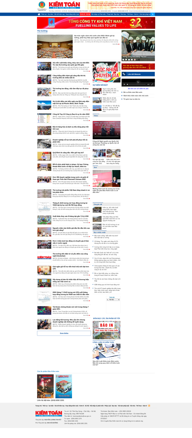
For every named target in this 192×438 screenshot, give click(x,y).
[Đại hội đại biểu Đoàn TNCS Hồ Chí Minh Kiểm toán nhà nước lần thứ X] (138, 45)
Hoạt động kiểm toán (72, 14)
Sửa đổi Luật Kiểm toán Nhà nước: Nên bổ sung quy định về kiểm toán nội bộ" (106, 363)
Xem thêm (64, 333)
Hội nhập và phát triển (97, 406)
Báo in (106, 328)
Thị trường (42, 31)
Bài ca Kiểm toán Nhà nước (132, 92)
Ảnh (95, 167)
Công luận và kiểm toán (103, 342)
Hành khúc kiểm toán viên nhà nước (135, 96)
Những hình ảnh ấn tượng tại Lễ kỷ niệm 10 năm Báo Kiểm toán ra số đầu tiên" (106, 190)
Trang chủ (38, 406)
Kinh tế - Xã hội (85, 14)
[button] (124, 84)
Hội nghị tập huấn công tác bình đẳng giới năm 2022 (99, 161)
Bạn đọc (116, 14)
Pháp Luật (108, 406)
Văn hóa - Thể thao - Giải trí (129, 14)
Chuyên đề (98, 204)
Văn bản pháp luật (145, 14)
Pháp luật (110, 14)
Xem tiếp (115, 44)
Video (96, 116)
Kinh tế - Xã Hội (84, 406)
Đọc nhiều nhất (99, 232)
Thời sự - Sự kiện (47, 14)
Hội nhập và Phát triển (98, 14)
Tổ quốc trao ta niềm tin (131, 99)
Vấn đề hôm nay (59, 14)
